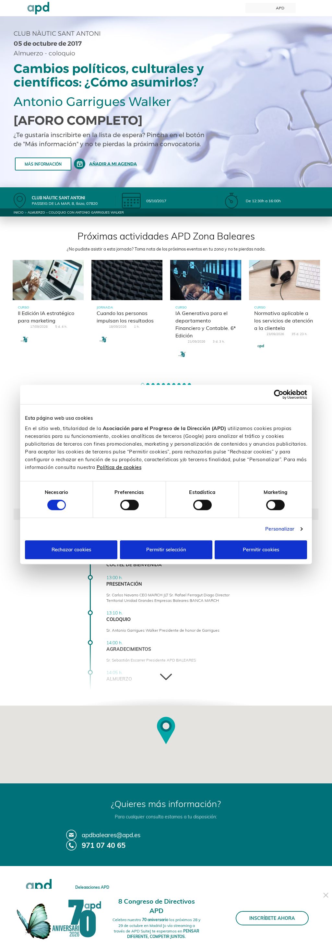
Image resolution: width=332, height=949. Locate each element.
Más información (43, 164)
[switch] (129, 505)
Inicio (19, 212)
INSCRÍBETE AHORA (272, 918)
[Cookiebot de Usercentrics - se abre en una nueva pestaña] (278, 394)
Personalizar (279, 529)
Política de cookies (119, 467)
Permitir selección (166, 549)
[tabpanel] (48, 308)
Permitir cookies (261, 549)
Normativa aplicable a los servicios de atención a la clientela (283, 320)
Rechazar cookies (71, 549)
